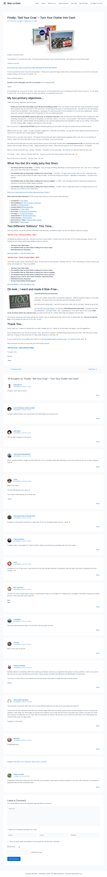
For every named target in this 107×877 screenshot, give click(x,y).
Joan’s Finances (63, 3)
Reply (98, 395)
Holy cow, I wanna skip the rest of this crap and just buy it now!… (28, 192)
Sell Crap (74, 3)
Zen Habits (24, 201)
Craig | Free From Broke (21, 700)
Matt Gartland (18, 587)
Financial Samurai (19, 665)
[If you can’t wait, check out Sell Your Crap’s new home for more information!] (32, 67)
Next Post (93, 369)
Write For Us (52, 3)
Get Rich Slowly (24, 205)
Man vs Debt (13, 3)
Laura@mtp (17, 619)
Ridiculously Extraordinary (28, 211)
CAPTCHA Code (36, 852)
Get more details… (13, 253)
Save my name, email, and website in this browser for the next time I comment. (35, 841)
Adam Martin (18, 384)
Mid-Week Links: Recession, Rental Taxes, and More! (30, 762)
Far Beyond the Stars (26, 213)
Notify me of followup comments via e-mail (22, 829)
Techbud (16, 642)
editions (52, 308)
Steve (15, 479)
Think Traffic (25, 209)
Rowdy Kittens (27, 218)
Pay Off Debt (83, 3)
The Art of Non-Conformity (32, 203)
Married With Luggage (35, 220)
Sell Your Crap (45, 308)
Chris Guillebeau (19, 539)
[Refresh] (19, 847)
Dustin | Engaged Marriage (22, 454)
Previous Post (15, 369)
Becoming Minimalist (29, 215)
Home (37, 3)
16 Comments (11, 21)
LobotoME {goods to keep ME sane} (24, 516)
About (43, 3)
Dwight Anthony (19, 774)
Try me (39, 319)
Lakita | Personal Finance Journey (24, 408)
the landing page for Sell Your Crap (55, 339)
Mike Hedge (17, 431)
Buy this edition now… (28, 253)
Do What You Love (96, 3)
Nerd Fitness (25, 222)
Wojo (15, 562)
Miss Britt (17, 738)
